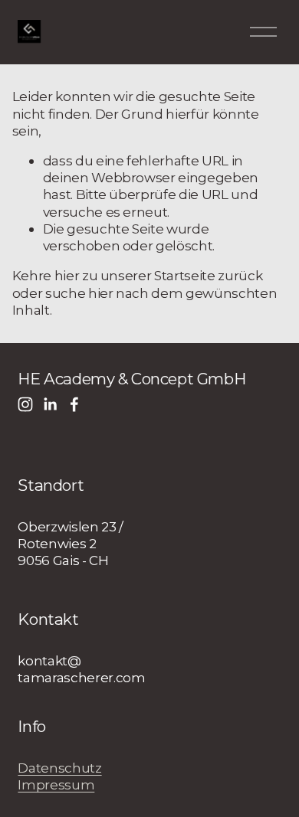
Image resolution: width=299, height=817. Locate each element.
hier (67, 275)
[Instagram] (25, 404)
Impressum (56, 784)
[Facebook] (74, 404)
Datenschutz (59, 768)
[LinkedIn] (50, 404)
